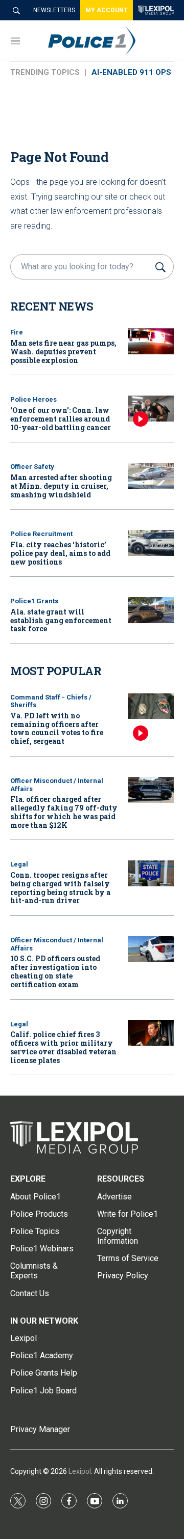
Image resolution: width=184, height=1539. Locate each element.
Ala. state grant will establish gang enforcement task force (60, 620)
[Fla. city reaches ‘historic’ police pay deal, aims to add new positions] (151, 543)
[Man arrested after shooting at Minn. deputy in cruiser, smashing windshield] (151, 476)
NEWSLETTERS (54, 10)
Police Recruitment (41, 534)
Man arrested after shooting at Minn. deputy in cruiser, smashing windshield (61, 485)
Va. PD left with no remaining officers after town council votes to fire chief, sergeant (56, 728)
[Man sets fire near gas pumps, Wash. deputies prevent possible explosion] (151, 341)
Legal (19, 864)
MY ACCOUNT (106, 10)
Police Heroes (33, 399)
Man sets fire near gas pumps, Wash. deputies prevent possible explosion (63, 351)
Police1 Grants (34, 601)
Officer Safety (32, 466)
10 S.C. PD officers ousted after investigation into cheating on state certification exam (55, 971)
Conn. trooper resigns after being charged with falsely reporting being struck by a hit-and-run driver (60, 887)
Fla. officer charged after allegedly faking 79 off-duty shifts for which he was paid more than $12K (64, 811)
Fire (16, 332)
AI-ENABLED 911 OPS (131, 72)
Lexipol (79, 1471)
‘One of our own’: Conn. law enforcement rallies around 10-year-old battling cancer (60, 418)
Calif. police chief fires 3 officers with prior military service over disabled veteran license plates (63, 1047)
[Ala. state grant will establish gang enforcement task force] (151, 610)
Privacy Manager (40, 1429)
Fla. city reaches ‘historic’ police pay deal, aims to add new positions (60, 553)
